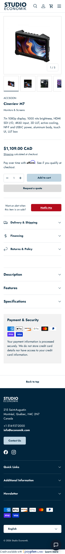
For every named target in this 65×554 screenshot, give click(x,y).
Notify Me (46, 207)
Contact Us (14, 440)
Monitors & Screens (14, 110)
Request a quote (32, 188)
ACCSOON (10, 98)
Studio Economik (20, 540)
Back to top (32, 381)
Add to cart (44, 177)
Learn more (51, 551)
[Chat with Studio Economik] (56, 544)
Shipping (8, 154)
